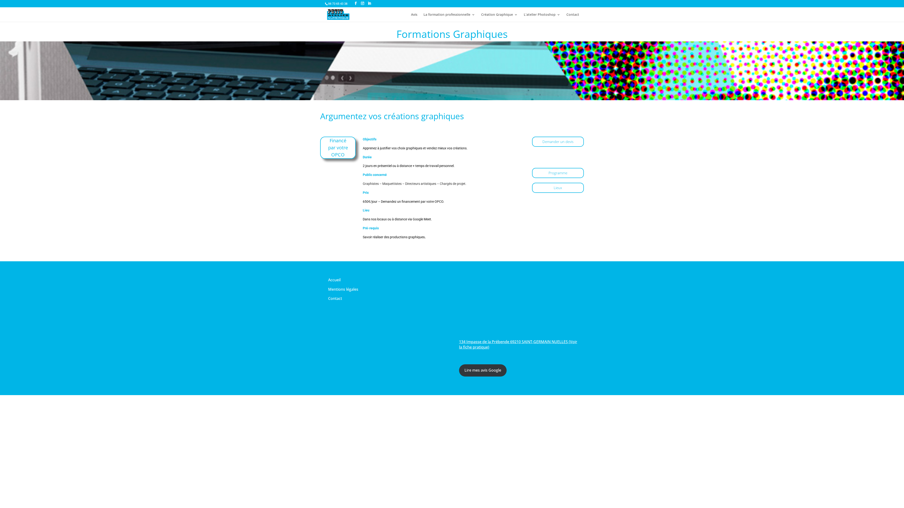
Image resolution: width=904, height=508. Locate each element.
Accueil (334, 279)
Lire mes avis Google (482, 370)
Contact (572, 15)
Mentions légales (343, 289)
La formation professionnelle (447, 15)
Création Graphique (497, 15)
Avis (414, 15)
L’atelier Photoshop (540, 15)
